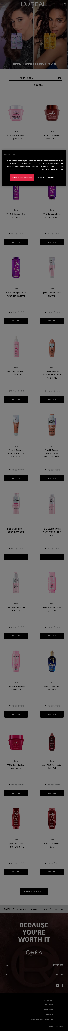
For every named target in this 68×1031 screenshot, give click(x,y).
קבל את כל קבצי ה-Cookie (22, 178)
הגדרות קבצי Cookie (46, 177)
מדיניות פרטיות (47, 169)
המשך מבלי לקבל (9, 154)
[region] (34, 168)
